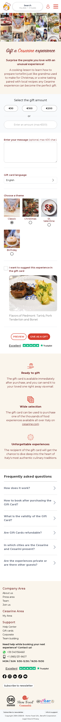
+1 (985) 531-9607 (17, 656)
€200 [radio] (49, 108)
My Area (7, 615)
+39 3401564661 (16, 652)
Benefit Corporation (48, 716)
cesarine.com (30, 424)
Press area (8, 597)
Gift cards (8, 630)
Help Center (9, 626)
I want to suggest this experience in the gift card (31, 269)
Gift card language (15, 175)
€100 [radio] (30, 108)
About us (8, 593)
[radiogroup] (30, 227)
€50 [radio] (11, 108)
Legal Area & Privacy (30, 719)
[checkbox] (6, 268)
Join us (6, 604)
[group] (30, 108)
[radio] (12, 222)
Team (6, 600)
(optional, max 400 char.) (30, 139)
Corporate (8, 634)
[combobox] (30, 180)
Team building (11, 638)
